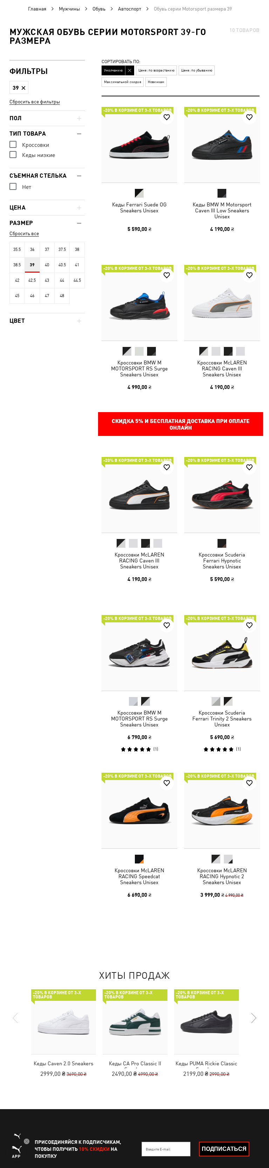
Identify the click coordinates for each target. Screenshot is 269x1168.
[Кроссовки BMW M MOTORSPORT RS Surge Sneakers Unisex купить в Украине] (139, 303)
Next (253, 1018)
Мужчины (69, 9)
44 (62, 280)
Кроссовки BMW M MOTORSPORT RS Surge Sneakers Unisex (139, 368)
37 (47, 249)
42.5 (32, 280)
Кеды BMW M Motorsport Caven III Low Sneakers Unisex (221, 210)
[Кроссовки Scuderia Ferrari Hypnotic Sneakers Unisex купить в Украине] (222, 495)
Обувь (98, 9)
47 (47, 295)
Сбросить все (24, 233)
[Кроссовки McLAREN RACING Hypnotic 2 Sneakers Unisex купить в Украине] (222, 810)
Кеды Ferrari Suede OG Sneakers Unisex (139, 207)
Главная (37, 9)
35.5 (17, 249)
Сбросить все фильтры (34, 101)
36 (32, 249)
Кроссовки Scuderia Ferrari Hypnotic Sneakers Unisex (222, 560)
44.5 (77, 280)
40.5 (62, 264)
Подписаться (224, 1149)
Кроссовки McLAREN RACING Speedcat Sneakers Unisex (139, 876)
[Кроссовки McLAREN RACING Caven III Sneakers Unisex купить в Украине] (222, 303)
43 (47, 280)
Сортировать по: (121, 62)
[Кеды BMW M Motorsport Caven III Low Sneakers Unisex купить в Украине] (222, 145)
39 (32, 264)
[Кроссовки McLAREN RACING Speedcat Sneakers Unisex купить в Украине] (139, 810)
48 (62, 295)
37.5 (62, 249)
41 (77, 264)
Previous (15, 1018)
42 (17, 280)
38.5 (17, 264)
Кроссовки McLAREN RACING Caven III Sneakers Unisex (222, 368)
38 (77, 249)
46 (32, 295)
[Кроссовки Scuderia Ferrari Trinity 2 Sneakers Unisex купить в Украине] (222, 653)
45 (17, 295)
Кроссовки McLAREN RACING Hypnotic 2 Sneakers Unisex (222, 876)
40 (47, 264)
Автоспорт (129, 9)
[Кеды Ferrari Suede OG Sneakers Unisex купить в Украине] (139, 145)
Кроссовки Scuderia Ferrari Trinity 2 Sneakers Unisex (221, 718)
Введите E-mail (158, 1149)
